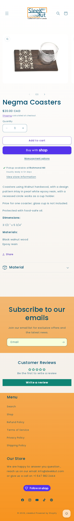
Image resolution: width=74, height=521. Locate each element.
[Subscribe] (63, 342)
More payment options (37, 158)
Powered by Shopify (46, 513)
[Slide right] (44, 94)
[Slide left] (29, 94)
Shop (10, 414)
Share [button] (9, 254)
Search (11, 406)
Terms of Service (18, 430)
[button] (7, 13)
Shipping (7, 115)
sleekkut (30, 513)
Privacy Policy (15, 437)
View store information (21, 177)
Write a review (37, 382)
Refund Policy (15, 422)
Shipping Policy (16, 445)
